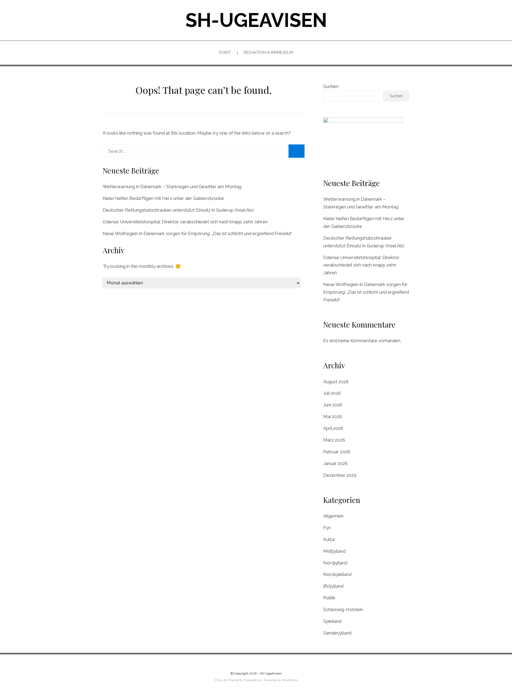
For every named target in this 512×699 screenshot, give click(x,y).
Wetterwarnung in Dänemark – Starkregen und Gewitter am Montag (172, 186)
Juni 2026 (332, 404)
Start (225, 52)
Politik (329, 597)
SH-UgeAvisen (256, 20)
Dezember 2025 (340, 475)
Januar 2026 (335, 463)
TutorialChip (252, 680)
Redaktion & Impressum (268, 52)
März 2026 (334, 440)
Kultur (329, 539)
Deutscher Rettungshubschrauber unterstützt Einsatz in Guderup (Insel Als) (178, 210)
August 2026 (336, 381)
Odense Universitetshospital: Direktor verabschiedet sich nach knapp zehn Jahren (185, 221)
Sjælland (332, 621)
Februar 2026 (336, 451)
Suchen (330, 86)
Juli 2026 (332, 393)
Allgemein (333, 516)
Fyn (327, 527)
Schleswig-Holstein (343, 609)
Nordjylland (335, 562)
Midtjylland (334, 551)
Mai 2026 (332, 416)
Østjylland (333, 586)
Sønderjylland (337, 633)
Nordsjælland (337, 574)
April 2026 (333, 428)
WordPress (290, 680)
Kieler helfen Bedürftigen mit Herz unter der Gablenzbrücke (163, 198)
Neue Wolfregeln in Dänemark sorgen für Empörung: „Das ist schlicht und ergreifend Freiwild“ (197, 233)
